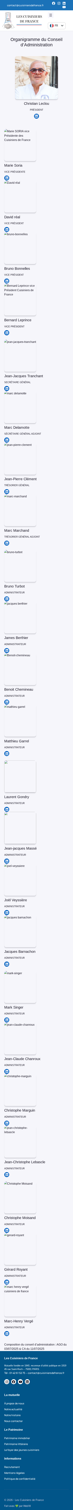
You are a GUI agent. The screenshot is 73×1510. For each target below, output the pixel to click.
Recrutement (12, 1467)
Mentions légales (14, 1473)
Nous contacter (13, 1421)
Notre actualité (13, 1409)
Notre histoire (12, 1415)
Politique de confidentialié (19, 1478)
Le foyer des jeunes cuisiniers (21, 1450)
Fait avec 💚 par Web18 (17, 1506)
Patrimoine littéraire (16, 1444)
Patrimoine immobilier (17, 1438)
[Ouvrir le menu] (51, 15)
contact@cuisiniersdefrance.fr (25, 5)
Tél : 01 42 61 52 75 (14, 1373)
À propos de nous (14, 1403)
